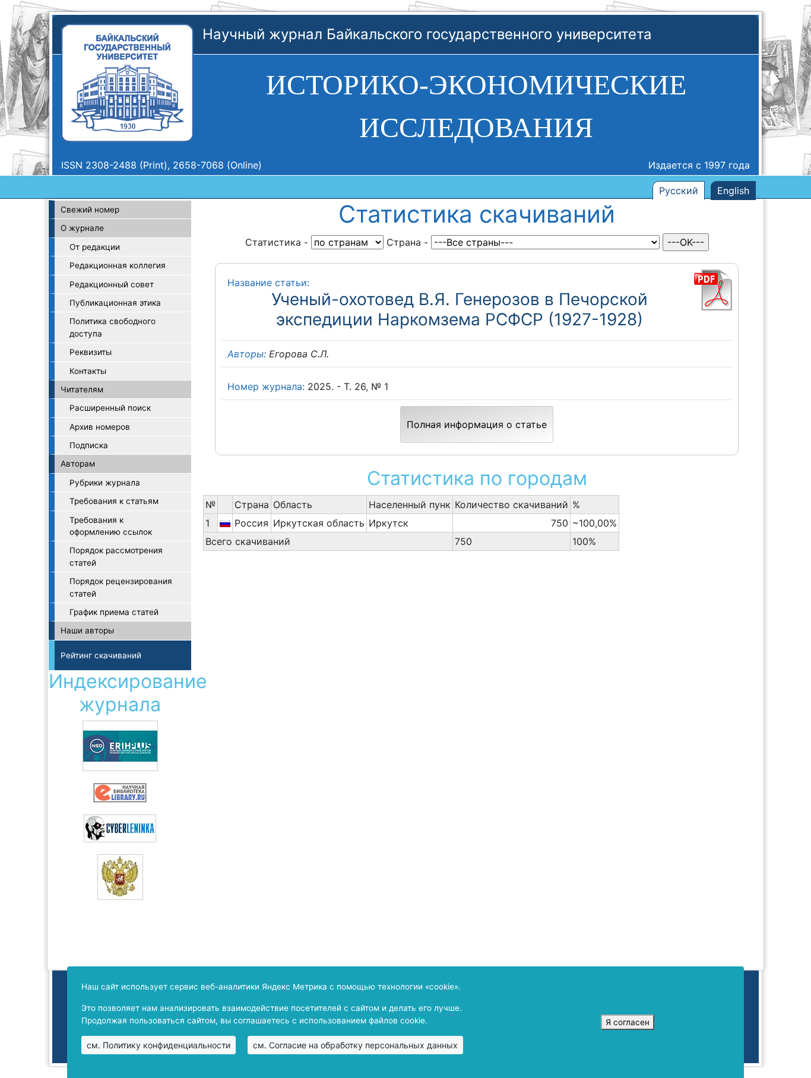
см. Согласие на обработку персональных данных (355, 1045)
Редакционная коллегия (117, 265)
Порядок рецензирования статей (120, 587)
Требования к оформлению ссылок (110, 526)
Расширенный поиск (110, 408)
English (733, 190)
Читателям (82, 389)
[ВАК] (120, 876)
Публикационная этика (115, 302)
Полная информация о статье (477, 424)
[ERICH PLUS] (120, 745)
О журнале (82, 228)
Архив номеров (99, 427)
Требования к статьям (114, 501)
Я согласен (628, 1022)
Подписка (88, 445)
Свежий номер (90, 209)
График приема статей (114, 612)
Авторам (78, 463)
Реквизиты (90, 352)
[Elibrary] (120, 792)
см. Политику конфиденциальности (158, 1045)
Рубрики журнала (104, 482)
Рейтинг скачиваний (101, 655)
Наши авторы (87, 630)
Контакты (87, 371)
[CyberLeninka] (120, 827)
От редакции (94, 247)
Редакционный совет (111, 284)
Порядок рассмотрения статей (116, 556)
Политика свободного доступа (112, 327)
